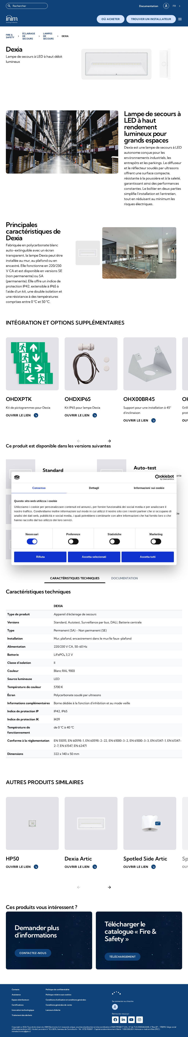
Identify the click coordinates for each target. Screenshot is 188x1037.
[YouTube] (131, 1019)
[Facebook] (115, 1019)
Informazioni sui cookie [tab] (149, 487)
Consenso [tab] (39, 487)
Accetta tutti (148, 556)
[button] (148, 6)
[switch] (73, 541)
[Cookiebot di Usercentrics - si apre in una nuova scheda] (158, 477)
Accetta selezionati (94, 556)
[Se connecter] (166, 6)
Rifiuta (40, 556)
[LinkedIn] (123, 1019)
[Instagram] (139, 1019)
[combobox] (27, 6)
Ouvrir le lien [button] (21, 415)
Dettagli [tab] (94, 487)
